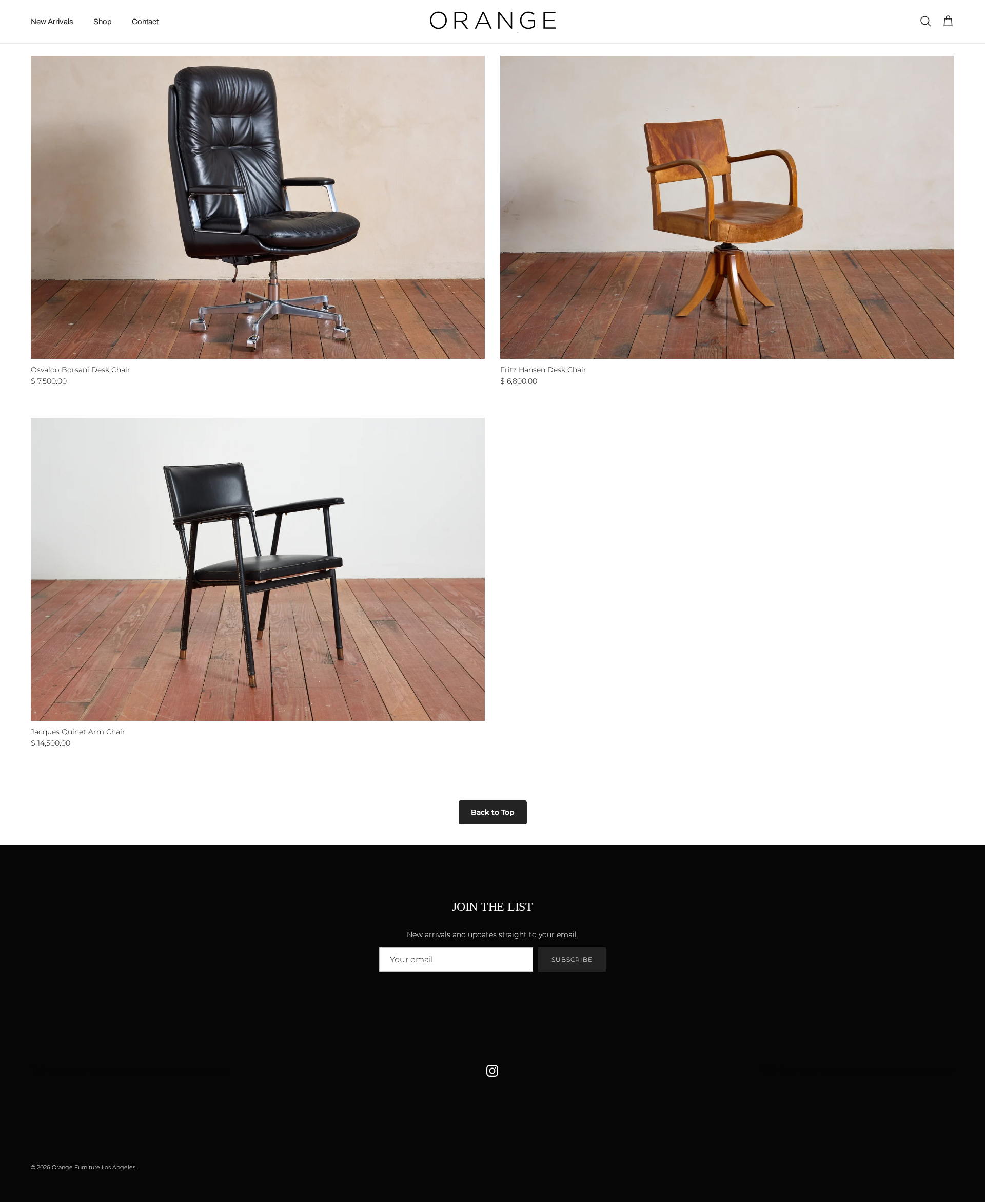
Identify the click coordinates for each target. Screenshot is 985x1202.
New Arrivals (52, 21)
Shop (102, 21)
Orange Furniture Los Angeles (93, 1167)
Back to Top (493, 812)
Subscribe (572, 959)
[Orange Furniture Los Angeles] (493, 21)
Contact (145, 21)
